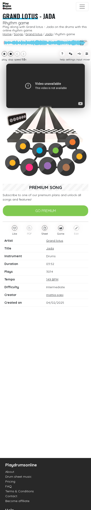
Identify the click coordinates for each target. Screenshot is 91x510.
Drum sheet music (18, 477)
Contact (11, 496)
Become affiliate (17, 501)
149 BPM (52, 279)
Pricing (10, 481)
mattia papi (54, 295)
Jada (49, 16)
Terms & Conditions (19, 491)
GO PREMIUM (45, 211)
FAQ (8, 486)
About (9, 472)
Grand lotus (20, 16)
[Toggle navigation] (82, 6)
